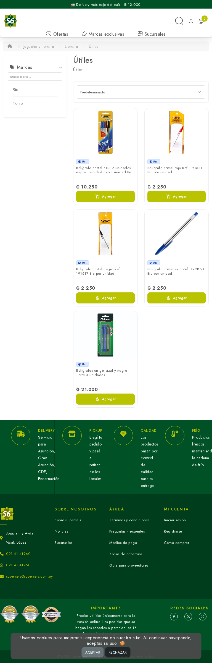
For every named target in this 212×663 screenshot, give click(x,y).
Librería (71, 46)
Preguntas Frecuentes (127, 531)
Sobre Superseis (68, 520)
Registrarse (173, 531)
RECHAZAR (118, 652)
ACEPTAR (92, 652)
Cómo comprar (176, 542)
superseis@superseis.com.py (29, 576)
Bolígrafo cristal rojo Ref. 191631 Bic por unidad (174, 170)
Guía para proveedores (128, 565)
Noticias (61, 531)
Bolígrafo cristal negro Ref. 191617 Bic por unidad (98, 271)
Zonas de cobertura (125, 554)
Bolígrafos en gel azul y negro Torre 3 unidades (101, 373)
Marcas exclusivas (105, 34)
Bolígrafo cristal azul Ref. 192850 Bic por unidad (175, 271)
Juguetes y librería (38, 46)
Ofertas (60, 34)
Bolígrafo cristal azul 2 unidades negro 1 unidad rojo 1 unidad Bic (104, 170)
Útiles (93, 46)
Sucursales (154, 34)
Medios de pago (123, 542)
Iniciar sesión (175, 520)
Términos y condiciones (129, 520)
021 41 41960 (18, 553)
